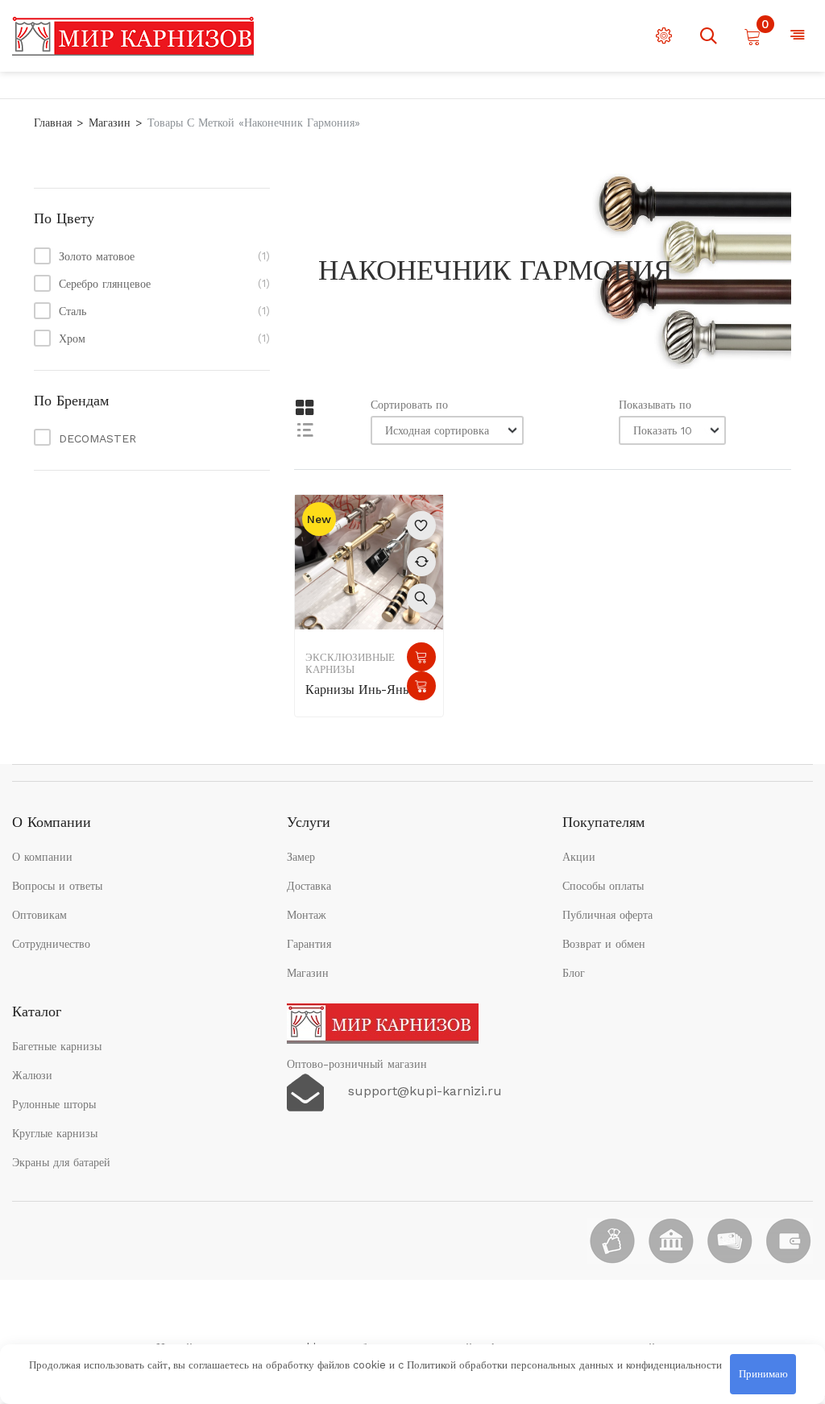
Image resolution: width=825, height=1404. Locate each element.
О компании (42, 856)
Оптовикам (39, 914)
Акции (578, 856)
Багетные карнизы (57, 1046)
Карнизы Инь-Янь (356, 689)
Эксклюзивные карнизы (350, 663)
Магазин (110, 122)
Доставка (309, 885)
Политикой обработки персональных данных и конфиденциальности (564, 1365)
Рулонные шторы (54, 1104)
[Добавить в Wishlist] (421, 525)
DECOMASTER (97, 438)
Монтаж (306, 914)
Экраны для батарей (61, 1162)
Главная (53, 122)
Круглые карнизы (54, 1133)
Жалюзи (32, 1075)
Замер (301, 856)
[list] (304, 429)
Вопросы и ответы (57, 885)
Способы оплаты (603, 885)
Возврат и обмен (603, 943)
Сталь (72, 311)
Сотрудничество (51, 943)
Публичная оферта (607, 914)
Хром (72, 338)
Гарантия (309, 943)
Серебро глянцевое (105, 283)
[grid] (304, 408)
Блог (573, 972)
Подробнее (421, 656)
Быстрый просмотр (421, 598)
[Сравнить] (421, 561)
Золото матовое (97, 256)
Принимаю (763, 1374)
